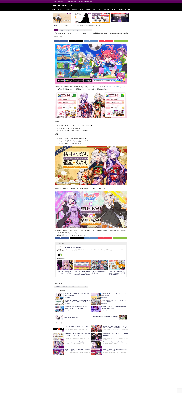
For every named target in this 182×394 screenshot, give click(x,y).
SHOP (94, 9)
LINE (99, 9)
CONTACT (120, 9)
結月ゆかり (62, 30)
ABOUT (113, 9)
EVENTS (88, 9)
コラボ (55, 30)
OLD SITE (127, 9)
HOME (53, 9)
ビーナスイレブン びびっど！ (80, 30)
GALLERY (74, 9)
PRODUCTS (60, 9)
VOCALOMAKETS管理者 (73, 247)
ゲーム (90, 30)
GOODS (81, 9)
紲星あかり (69, 30)
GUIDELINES (106, 9)
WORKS (68, 9)
